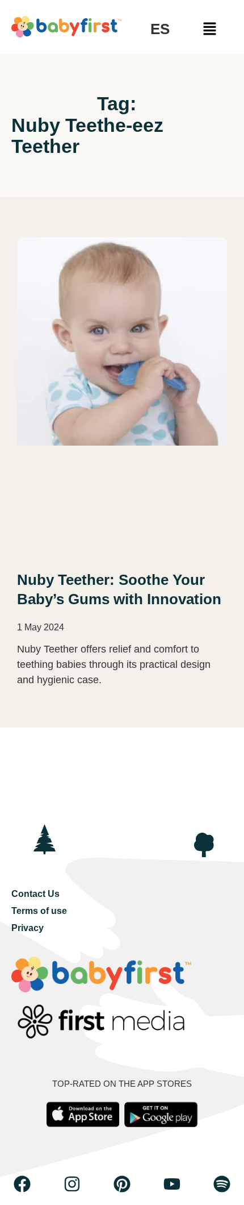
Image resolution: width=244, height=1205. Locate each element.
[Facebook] (22, 1184)
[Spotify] (222, 1184)
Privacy (27, 928)
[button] (210, 29)
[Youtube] (172, 1184)
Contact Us (35, 894)
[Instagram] (72, 1184)
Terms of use (39, 911)
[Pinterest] (122, 1184)
